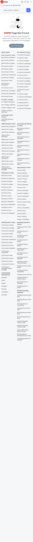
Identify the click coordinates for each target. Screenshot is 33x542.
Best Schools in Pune (6, 80)
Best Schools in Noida (7, 66)
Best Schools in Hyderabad (8, 75)
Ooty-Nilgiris (4, 292)
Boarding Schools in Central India (22, 304)
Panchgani (4, 286)
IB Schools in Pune (6, 193)
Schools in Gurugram (22, 190)
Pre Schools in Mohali (23, 105)
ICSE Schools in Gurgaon (7, 228)
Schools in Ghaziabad (23, 196)
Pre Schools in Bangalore (23, 55)
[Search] (28, 10)
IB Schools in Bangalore (7, 201)
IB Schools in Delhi (6, 187)
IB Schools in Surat (6, 210)
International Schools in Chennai (23, 142)
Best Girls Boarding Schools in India (22, 321)
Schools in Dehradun (22, 184)
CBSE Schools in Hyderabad (5, 135)
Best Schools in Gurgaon (7, 63)
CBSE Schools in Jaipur (7, 154)
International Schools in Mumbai (23, 133)
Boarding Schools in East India (23, 308)
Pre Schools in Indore (23, 102)
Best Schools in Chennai (7, 72)
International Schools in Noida (23, 163)
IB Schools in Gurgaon (7, 184)
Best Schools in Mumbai (7, 60)
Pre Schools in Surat (22, 100)
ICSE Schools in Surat (6, 261)
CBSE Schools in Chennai (7, 139)
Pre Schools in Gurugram (23, 78)
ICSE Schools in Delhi (6, 255)
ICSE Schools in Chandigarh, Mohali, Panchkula (6, 268)
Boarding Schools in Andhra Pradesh (22, 278)
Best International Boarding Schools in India (24, 334)
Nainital (3, 283)
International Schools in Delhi (23, 155)
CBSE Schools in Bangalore (8, 126)
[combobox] (14, 10)
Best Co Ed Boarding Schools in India (22, 330)
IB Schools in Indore (6, 207)
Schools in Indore (21, 213)
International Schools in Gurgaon (23, 159)
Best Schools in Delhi (6, 69)
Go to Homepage (16, 46)
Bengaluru (4, 277)
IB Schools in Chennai (7, 198)
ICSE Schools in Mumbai (7, 231)
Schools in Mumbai (22, 173)
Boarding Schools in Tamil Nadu (24, 227)
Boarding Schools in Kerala (24, 274)
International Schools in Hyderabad (23, 137)
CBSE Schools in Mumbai (7, 132)
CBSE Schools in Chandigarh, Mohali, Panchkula (6, 168)
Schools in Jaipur (21, 205)
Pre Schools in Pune (22, 75)
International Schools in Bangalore (23, 129)
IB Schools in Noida (6, 175)
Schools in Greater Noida (23, 202)
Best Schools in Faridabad (8, 90)
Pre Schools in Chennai (23, 66)
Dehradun (4, 289)
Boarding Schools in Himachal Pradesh (22, 262)
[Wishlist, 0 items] (25, 2)
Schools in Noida (21, 199)
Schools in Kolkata (22, 182)
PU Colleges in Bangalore (8, 102)
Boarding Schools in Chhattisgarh (22, 236)
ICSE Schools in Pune (6, 236)
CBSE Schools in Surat (7, 161)
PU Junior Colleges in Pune (8, 107)
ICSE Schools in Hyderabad (8, 239)
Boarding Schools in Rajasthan (22, 258)
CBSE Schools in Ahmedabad (5, 157)
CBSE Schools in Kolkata (7, 142)
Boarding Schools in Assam (22, 232)
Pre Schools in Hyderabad (24, 63)
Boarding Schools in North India (24, 295)
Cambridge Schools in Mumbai (7, 120)
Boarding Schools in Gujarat (22, 245)
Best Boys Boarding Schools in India (22, 326)
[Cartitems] (28, 2)
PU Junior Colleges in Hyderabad (6, 111)
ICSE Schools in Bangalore (8, 248)
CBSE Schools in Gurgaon (8, 151)
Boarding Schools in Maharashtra (22, 249)
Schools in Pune (21, 187)
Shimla (3, 280)
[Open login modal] (22, 2)
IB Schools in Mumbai (7, 190)
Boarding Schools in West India (24, 313)
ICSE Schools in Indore (7, 245)
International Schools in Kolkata (23, 146)
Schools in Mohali (21, 216)
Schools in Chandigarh (23, 219)
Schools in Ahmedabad (23, 208)
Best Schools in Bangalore (8, 57)
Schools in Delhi (21, 170)
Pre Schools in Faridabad (23, 81)
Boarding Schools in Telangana (22, 282)
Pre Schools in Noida (22, 87)
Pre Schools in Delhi (22, 58)
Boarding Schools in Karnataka (22, 253)
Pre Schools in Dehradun (23, 72)
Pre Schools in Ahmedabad (24, 97)
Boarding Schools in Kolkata (22, 240)
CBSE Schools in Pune (7, 145)
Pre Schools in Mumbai (23, 60)
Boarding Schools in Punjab (22, 286)
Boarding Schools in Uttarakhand (22, 271)
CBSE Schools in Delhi (7, 148)
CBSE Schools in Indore (7, 164)
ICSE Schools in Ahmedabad (5, 251)
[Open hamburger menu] (31, 2)
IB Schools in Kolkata (6, 181)
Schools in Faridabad (22, 193)
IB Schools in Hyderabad (7, 178)
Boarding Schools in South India (24, 300)
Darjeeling (4, 295)
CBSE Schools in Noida (7, 129)
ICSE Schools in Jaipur (7, 242)
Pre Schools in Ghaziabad (24, 84)
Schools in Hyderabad (23, 176)
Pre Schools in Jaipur (22, 94)
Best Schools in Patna (7, 96)
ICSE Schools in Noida (7, 234)
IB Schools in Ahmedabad (8, 204)
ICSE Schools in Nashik (7, 258)
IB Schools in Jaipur (6, 196)
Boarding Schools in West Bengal (24, 266)
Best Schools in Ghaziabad (8, 93)
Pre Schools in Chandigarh (24, 108)
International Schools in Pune (23, 150)
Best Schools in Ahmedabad (5, 84)
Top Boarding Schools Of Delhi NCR (24, 339)
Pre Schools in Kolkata (23, 69)
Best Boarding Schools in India (24, 317)
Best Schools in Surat (7, 88)
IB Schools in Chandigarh (8, 213)
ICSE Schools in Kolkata (7, 225)
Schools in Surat (21, 210)
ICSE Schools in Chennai (7, 264)
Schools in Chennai (22, 179)
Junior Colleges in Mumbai (8, 105)
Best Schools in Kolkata (7, 77)
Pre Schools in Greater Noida (23, 90)
